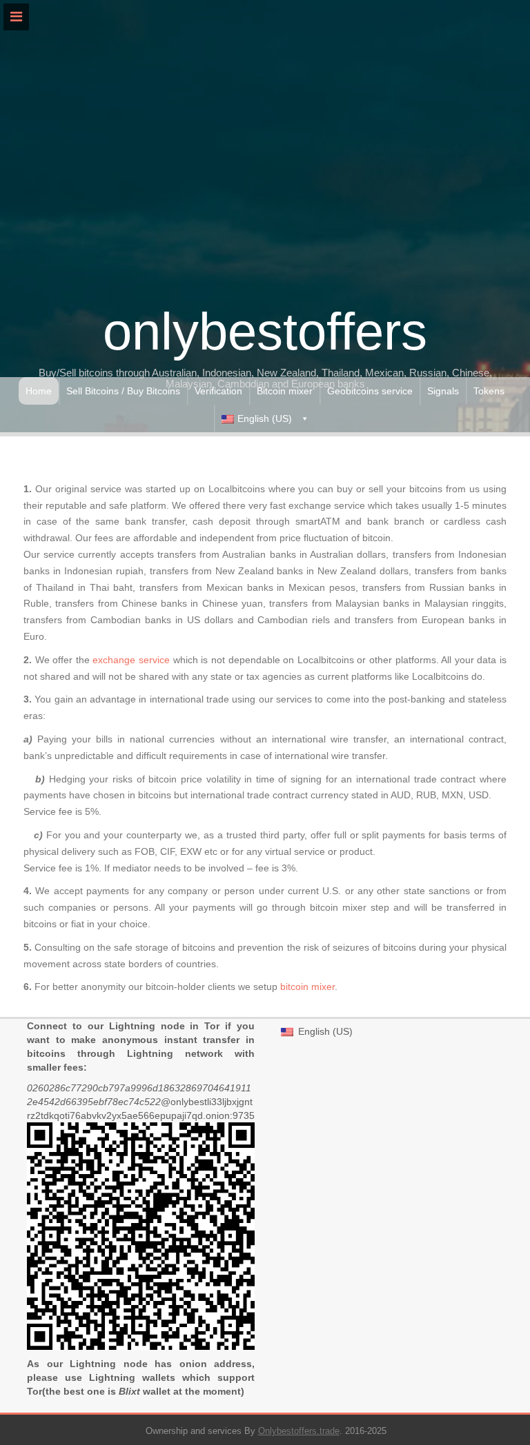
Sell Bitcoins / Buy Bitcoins (123, 390)
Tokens (488, 390)
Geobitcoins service (370, 390)
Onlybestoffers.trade (299, 1431)
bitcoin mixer (307, 986)
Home (39, 390)
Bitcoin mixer (285, 390)
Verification (218, 390)
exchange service (131, 659)
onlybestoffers (265, 331)
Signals (443, 390)
